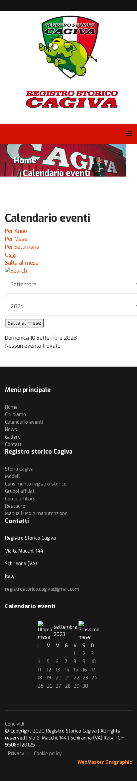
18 (40, 678)
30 (85, 686)
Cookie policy (48, 753)
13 (58, 670)
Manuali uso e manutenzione (36, 513)
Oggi (10, 254)
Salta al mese (22, 262)
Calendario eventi (24, 422)
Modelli (13, 476)
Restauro (15, 506)
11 (39, 670)
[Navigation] (129, 134)
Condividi (14, 724)
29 (76, 686)
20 (59, 678)
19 (49, 678)
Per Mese (16, 238)
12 (49, 670)
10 (93, 661)
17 (93, 670)
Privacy (16, 753)
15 (75, 670)
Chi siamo (15, 414)
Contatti (14, 444)
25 (41, 686)
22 (76, 678)
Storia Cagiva (19, 469)
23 (85, 678)
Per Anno (16, 230)
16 (84, 670)
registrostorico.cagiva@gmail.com (42, 589)
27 (58, 686)
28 (67, 686)
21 (67, 678)
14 (67, 670)
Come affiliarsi (21, 499)
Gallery (13, 437)
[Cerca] (68, 271)
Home (11, 407)
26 (50, 686)
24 (94, 678)
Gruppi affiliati (20, 491)
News (11, 429)
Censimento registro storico (36, 484)
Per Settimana (22, 246)
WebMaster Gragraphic (104, 762)
